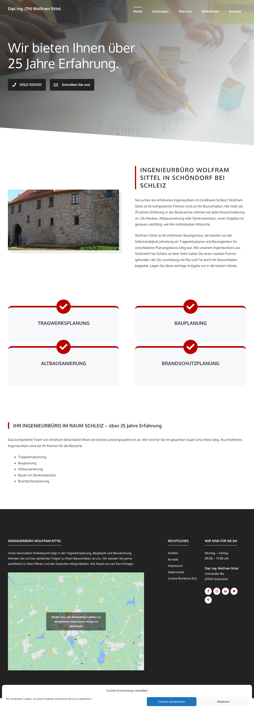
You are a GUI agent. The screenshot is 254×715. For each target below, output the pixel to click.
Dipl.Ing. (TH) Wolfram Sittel (34, 8)
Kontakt (235, 11)
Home (137, 11)
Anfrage (127, 564)
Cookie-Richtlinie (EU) (182, 578)
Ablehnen (223, 701)
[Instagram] (216, 591)
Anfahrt (173, 553)
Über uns (185, 11)
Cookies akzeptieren (171, 701)
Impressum (175, 566)
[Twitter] (234, 591)
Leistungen (160, 11)
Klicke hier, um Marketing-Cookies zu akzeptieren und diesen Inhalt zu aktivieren (76, 621)
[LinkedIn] (225, 591)
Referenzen (210, 11)
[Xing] (208, 600)
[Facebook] (208, 591)
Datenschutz (176, 572)
